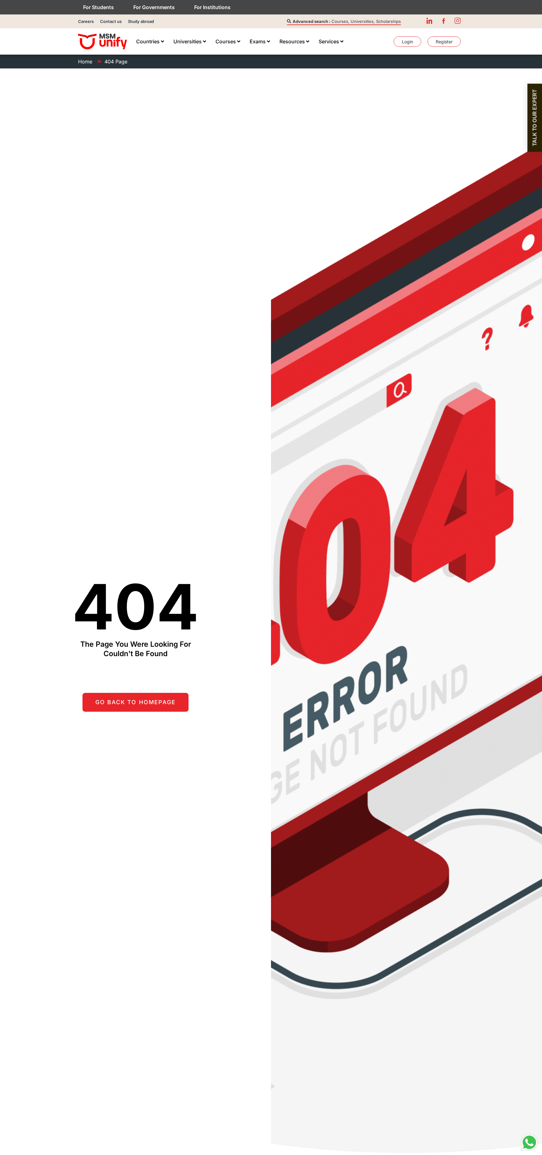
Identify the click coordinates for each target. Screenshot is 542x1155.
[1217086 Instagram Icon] (457, 21)
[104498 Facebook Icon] (443, 21)
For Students (98, 7)
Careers (86, 21)
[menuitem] (150, 41)
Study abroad (141, 21)
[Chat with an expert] (529, 1142)
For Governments (154, 7)
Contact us (111, 21)
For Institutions (212, 7)
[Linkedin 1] (429, 21)
